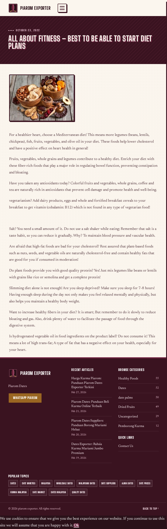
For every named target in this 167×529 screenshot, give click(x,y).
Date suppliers (108, 483)
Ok (76, 525)
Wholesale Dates (64, 483)
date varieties (28, 483)
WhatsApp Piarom (25, 398)
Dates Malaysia (58, 492)
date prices (144, 483)
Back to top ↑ (151, 508)
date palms (138, 397)
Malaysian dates (87, 483)
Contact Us (125, 446)
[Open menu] (62, 8)
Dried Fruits (138, 407)
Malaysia (45, 483)
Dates (138, 388)
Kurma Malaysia (18, 492)
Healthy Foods (138, 378)
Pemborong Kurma (138, 426)
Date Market (39, 492)
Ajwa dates (127, 483)
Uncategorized (138, 416)
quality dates (78, 492)
